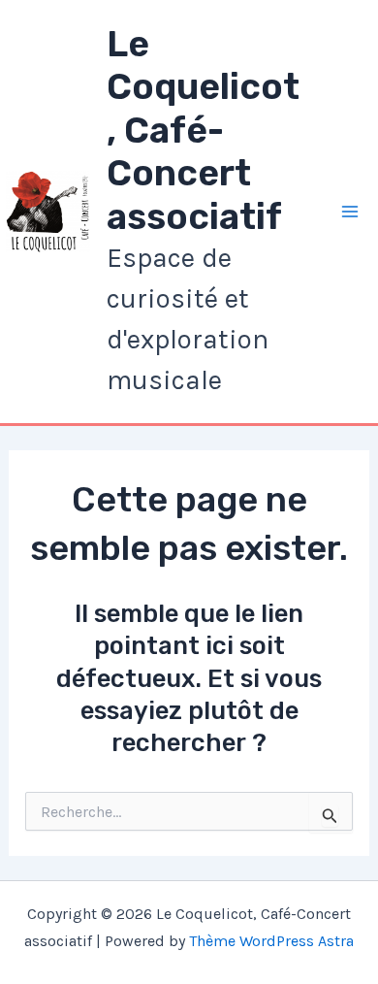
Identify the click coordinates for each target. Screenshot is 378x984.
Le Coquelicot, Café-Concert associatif (203, 130)
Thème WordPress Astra (271, 941)
